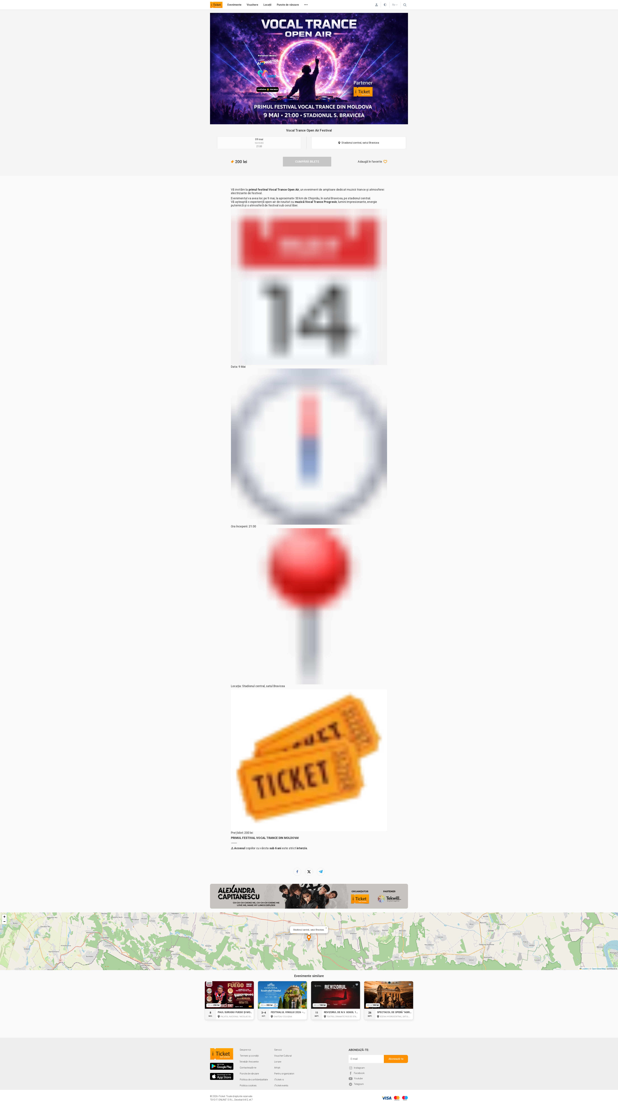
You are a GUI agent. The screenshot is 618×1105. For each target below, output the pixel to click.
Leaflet (584, 968)
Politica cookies (248, 1085)
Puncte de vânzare (288, 4)
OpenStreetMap (599, 968)
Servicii (278, 1049)
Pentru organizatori (284, 1073)
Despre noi (245, 1049)
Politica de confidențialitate (254, 1079)
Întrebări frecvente (249, 1061)
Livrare (277, 1061)
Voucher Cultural (283, 1055)
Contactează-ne (248, 1067)
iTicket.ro (279, 1079)
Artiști (277, 1067)
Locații (267, 4)
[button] (309, 938)
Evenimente (234, 4)
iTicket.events (281, 1085)
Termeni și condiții (249, 1055)
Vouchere (252, 4)
